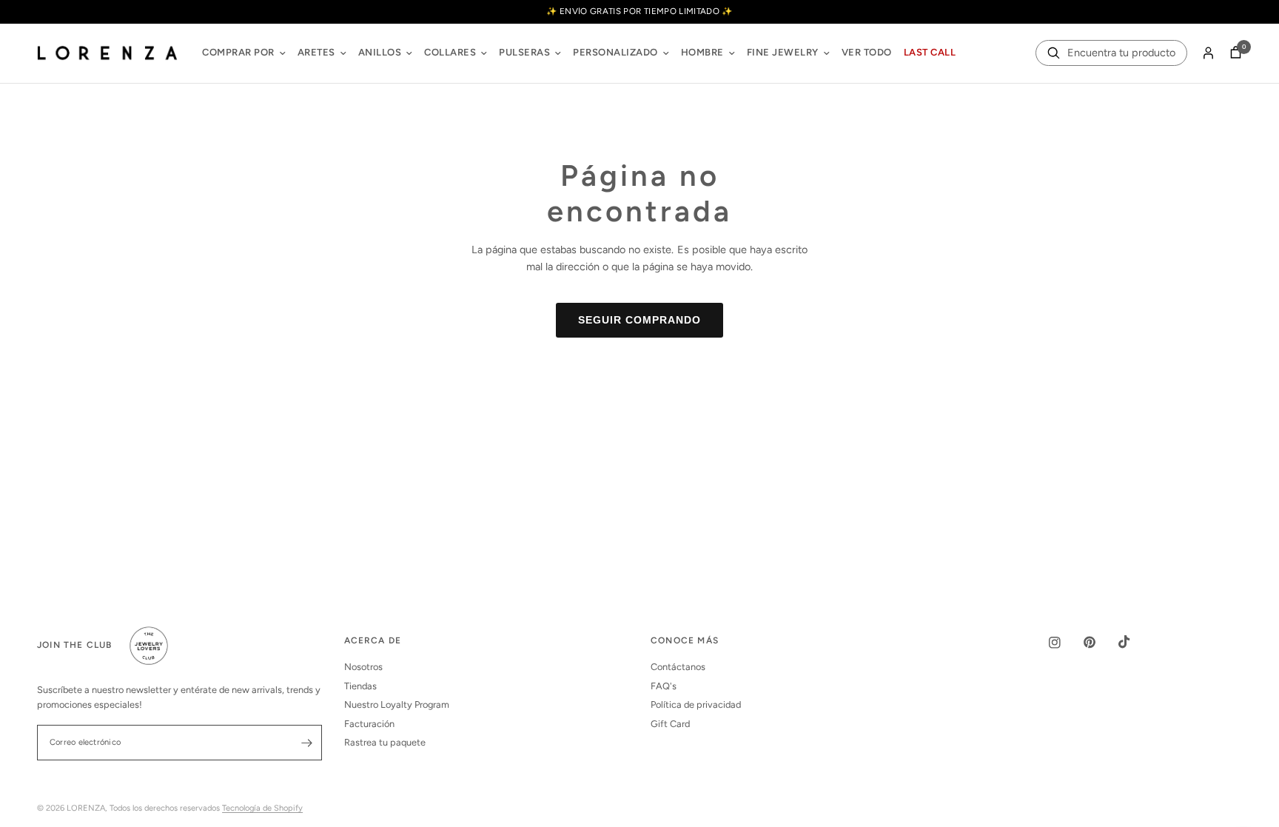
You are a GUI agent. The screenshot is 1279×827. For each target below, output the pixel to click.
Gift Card (670, 723)
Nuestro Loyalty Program (396, 704)
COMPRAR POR (238, 52)
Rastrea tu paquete (385, 742)
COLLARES (450, 52)
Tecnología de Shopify (262, 808)
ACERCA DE (373, 641)
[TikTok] (1134, 642)
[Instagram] (1065, 643)
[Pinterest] (1100, 642)
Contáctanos (678, 666)
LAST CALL (930, 52)
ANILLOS (380, 52)
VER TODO (867, 52)
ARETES (316, 52)
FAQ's (664, 686)
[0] (1232, 53)
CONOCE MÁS (685, 641)
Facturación (369, 723)
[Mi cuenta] (1208, 53)
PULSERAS (524, 52)
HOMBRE (702, 52)
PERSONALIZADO (615, 52)
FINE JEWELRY (783, 52)
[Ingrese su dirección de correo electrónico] (307, 742)
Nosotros (363, 666)
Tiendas (360, 686)
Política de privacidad (696, 704)
